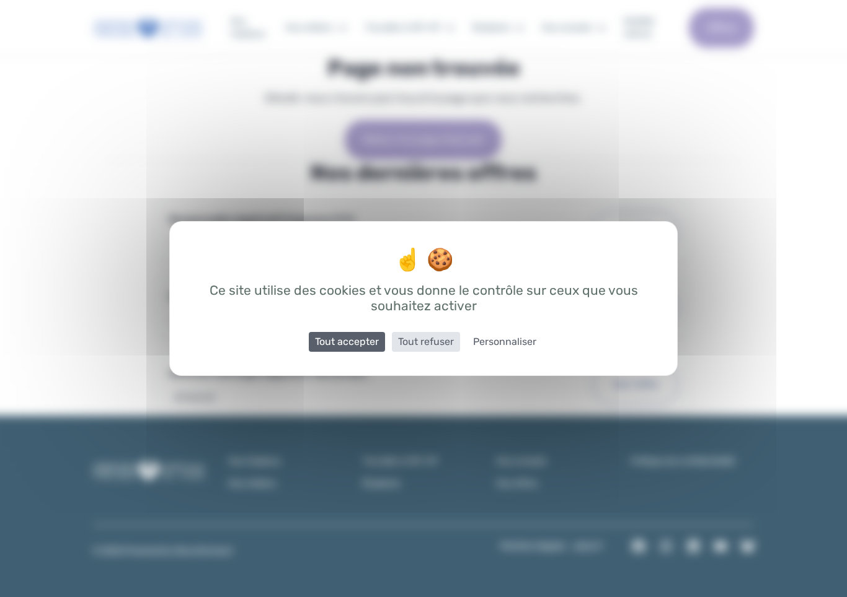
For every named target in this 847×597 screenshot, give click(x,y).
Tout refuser (426, 341)
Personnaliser (504, 341)
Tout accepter (347, 341)
